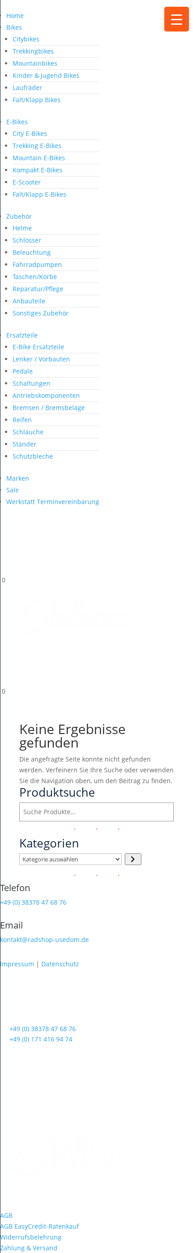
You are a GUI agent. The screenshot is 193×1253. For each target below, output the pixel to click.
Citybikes (26, 39)
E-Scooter (27, 182)
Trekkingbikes (33, 51)
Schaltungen (31, 383)
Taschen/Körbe (35, 276)
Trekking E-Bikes (37, 145)
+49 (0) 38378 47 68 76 (33, 902)
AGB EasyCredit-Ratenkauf (39, 1226)
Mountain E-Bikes (39, 157)
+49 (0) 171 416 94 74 (40, 1039)
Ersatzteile (22, 335)
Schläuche (28, 432)
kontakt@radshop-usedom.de (44, 939)
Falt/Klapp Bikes (37, 99)
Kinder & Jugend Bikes (46, 75)
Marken (17, 478)
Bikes (14, 27)
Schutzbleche (33, 456)
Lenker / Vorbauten (41, 359)
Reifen (22, 419)
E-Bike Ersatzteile (38, 347)
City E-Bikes (30, 133)
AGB (6, 1215)
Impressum (17, 964)
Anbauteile (29, 301)
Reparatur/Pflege (38, 288)
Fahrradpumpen (37, 264)
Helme (22, 228)
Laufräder (27, 87)
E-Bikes (17, 121)
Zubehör (19, 216)
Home (15, 15)
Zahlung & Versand (28, 1248)
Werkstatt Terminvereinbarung (52, 501)
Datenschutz (60, 964)
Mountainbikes (35, 63)
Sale (12, 490)
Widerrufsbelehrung (30, 1237)
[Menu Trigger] (176, 19)
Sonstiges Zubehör (41, 313)
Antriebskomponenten (46, 395)
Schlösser (27, 240)
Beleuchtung (32, 252)
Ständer (24, 444)
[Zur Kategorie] (133, 859)
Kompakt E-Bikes (37, 170)
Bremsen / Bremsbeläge (49, 407)
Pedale (23, 371)
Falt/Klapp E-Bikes (39, 194)
